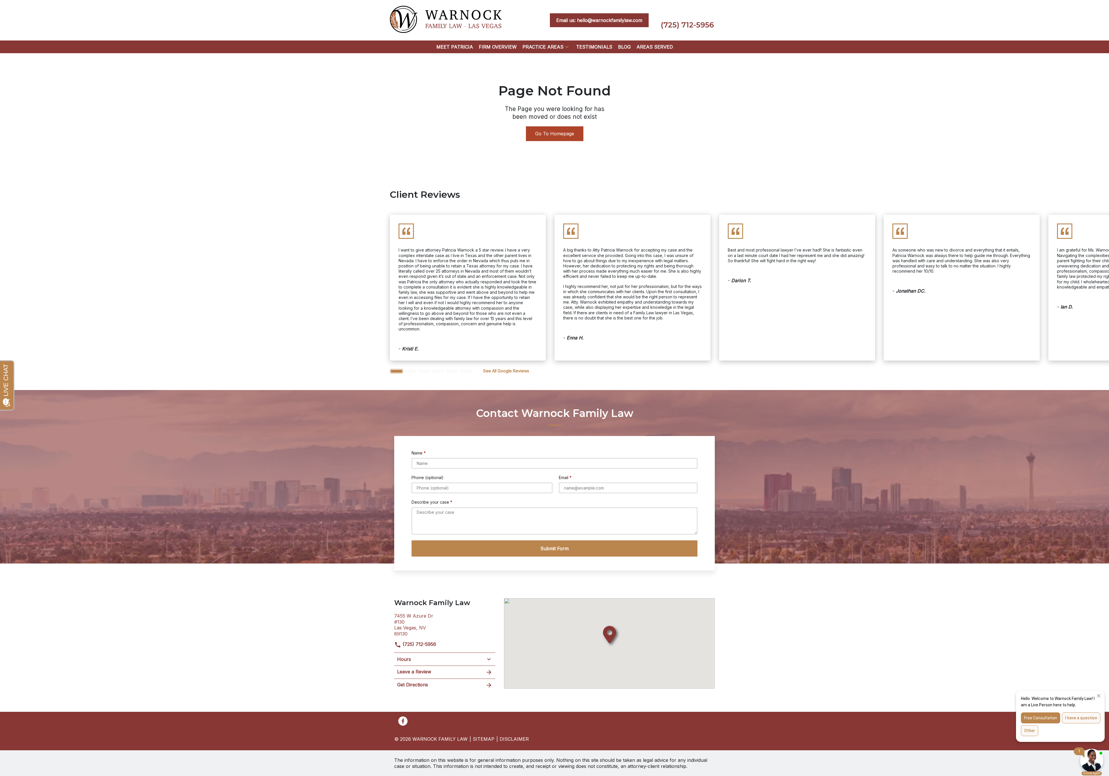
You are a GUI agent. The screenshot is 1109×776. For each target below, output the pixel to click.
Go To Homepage (554, 133)
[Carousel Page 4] (438, 371)
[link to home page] (446, 20)
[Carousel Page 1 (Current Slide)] (396, 371)
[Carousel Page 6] (466, 371)
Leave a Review (414, 672)
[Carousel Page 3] (424, 371)
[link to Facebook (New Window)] (402, 721)
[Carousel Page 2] (410, 371)
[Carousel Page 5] (452, 371)
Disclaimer (514, 739)
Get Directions (412, 685)
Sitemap (483, 739)
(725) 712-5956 (418, 644)
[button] (566, 46)
